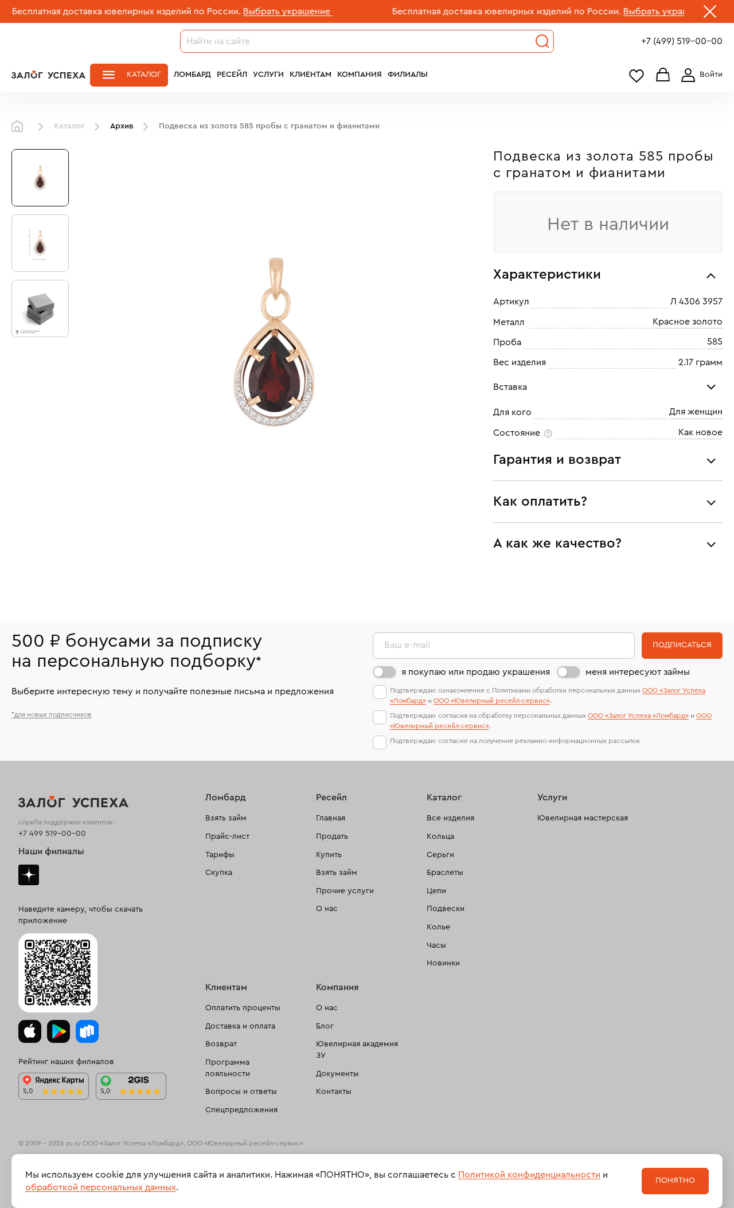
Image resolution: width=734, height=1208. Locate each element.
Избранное (636, 75)
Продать (332, 836)
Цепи (436, 891)
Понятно (675, 1180)
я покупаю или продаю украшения (475, 672)
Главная (20, 126)
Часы (436, 945)
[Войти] (700, 75)
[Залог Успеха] (48, 75)
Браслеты (445, 873)
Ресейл (232, 75)
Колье (438, 927)
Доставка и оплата (240, 1026)
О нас (327, 909)
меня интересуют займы (637, 672)
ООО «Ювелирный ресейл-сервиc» (492, 700)
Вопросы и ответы (241, 1092)
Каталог (144, 75)
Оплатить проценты (242, 1008)
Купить (329, 855)
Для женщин (696, 411)
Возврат (221, 1044)
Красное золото (688, 321)
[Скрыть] (709, 14)
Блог (325, 1026)
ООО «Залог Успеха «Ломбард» (638, 715)
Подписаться (682, 645)
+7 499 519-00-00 (52, 834)
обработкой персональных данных (100, 1187)
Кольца (440, 836)
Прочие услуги (345, 891)
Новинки (443, 963)
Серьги (440, 855)
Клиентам (310, 75)
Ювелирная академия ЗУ (357, 1050)
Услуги (268, 75)
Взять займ (226, 818)
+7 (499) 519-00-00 (682, 41)
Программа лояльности (227, 1068)
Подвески (445, 909)
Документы (337, 1074)
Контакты (334, 1092)
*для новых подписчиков (51, 714)
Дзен (28, 875)
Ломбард (192, 75)
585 (715, 341)
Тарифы (220, 855)
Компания (359, 75)
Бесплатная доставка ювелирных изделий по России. (472, 11)
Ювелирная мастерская (582, 818)
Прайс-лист (227, 836)
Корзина (662, 75)
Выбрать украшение (253, 11)
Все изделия (450, 818)
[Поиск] (542, 41)
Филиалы (408, 75)
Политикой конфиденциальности (529, 1174)
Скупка (218, 873)
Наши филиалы (51, 851)
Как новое (700, 432)
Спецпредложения (241, 1110)
